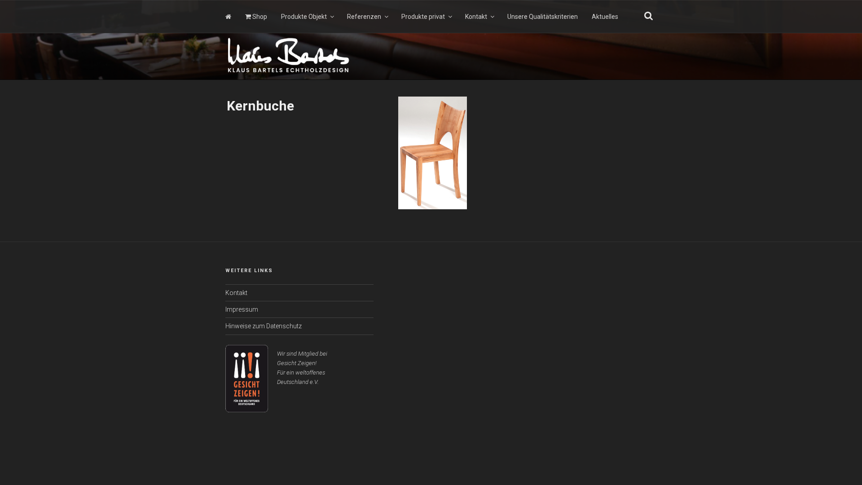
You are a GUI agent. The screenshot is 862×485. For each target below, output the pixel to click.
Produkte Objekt (304, 16)
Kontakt (476, 16)
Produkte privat (423, 16)
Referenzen (364, 16)
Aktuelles (605, 16)
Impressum (241, 309)
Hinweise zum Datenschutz (263, 326)
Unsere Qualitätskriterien (542, 16)
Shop (259, 16)
